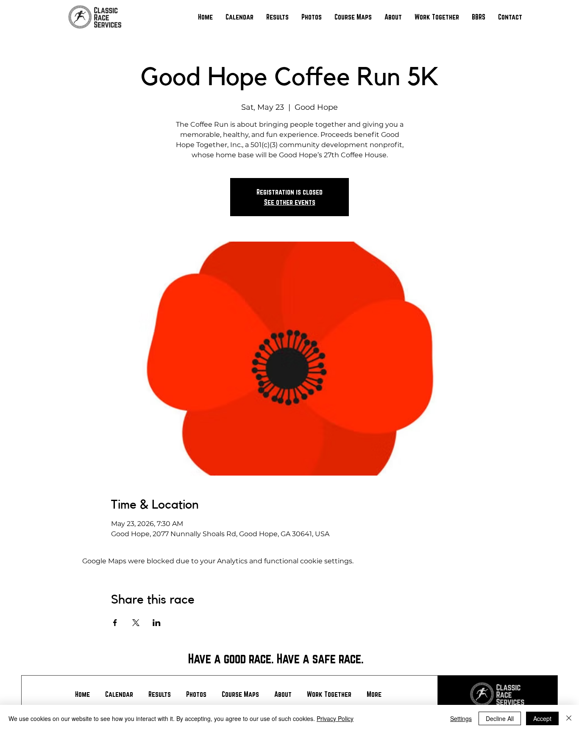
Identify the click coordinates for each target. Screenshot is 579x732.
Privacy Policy (335, 718)
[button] (277, 17)
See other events (289, 202)
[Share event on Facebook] (115, 622)
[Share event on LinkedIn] (157, 622)
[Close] (569, 718)
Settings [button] (461, 718)
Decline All (500, 718)
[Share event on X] (136, 622)
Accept (542, 718)
